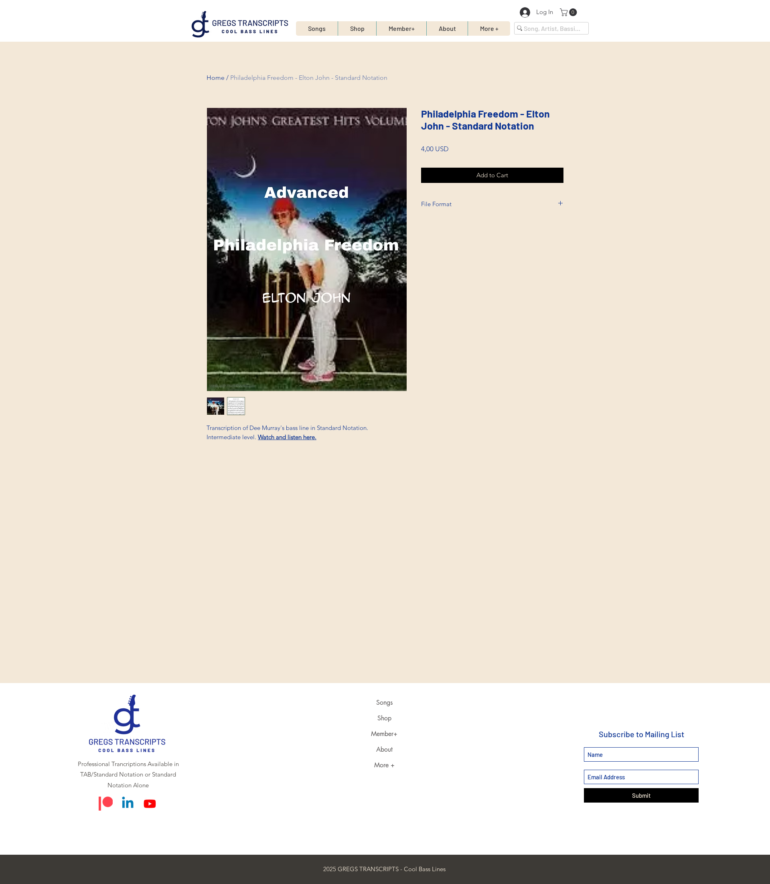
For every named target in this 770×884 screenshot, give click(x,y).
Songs (384, 702)
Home (216, 77)
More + (384, 765)
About (384, 749)
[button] (569, 12)
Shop (384, 718)
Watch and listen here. (287, 437)
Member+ (384, 734)
